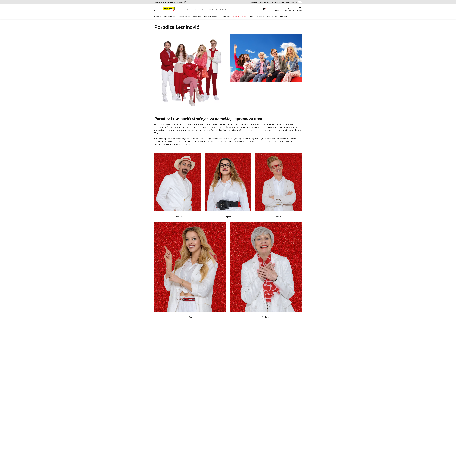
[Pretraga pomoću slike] (264, 9)
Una (190, 317)
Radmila (265, 317)
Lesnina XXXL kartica (256, 16)
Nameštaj (158, 16)
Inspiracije (283, 16)
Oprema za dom (184, 16)
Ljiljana (228, 217)
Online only (226, 16)
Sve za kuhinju (169, 16)
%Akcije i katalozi (239, 16)
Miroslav (177, 217)
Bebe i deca (197, 16)
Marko (278, 217)
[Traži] (188, 9)
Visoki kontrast (291, 2)
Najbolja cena (272, 16)
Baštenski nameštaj (211, 16)
